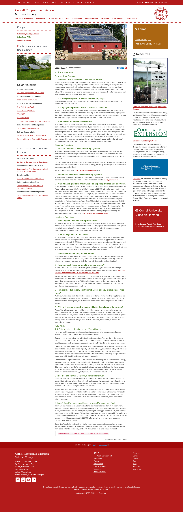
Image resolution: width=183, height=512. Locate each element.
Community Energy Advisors (28, 34)
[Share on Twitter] (121, 68)
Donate (36, 2)
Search (140, 2)
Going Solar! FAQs (24, 37)
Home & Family (117, 18)
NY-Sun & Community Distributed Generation (33, 121)
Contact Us (152, 2)
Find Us (164, 2)
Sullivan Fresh (131, 18)
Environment (77, 18)
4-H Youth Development (24, 18)
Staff (68, 2)
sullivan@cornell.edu (23, 472)
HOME (96, 453)
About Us (26, 2)
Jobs (61, 2)
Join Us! (53, 2)
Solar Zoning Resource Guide (28, 128)
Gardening (105, 18)
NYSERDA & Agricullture (26, 111)
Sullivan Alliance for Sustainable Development (34, 139)
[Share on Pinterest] (126, 68)
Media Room (138, 469)
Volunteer (77, 2)
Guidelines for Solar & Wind (27, 100)
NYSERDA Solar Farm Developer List (30, 179)
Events (45, 2)
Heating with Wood (24, 40)
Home (18, 2)
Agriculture (40, 18)
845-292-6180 (24, 469)
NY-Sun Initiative (23, 118)
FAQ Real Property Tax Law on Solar (30, 93)
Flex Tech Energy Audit (25, 107)
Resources (89, 2)
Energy (66, 18)
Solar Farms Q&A (143, 39)
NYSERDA (21, 114)
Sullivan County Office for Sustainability (31, 135)
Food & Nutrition (91, 18)
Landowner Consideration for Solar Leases (32, 162)
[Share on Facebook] (118, 68)
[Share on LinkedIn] (123, 68)
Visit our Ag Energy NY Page (148, 44)
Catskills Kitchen (54, 18)
